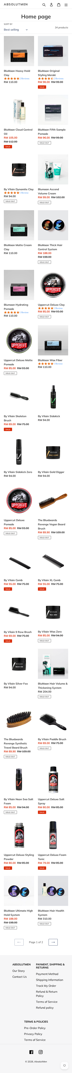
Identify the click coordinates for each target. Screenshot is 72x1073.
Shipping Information (49, 980)
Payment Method (47, 974)
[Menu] (66, 4)
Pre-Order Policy (35, 1028)
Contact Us (19, 976)
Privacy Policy (33, 1034)
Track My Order (46, 985)
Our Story (18, 970)
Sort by (8, 24)
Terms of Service (46, 1001)
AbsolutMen (16, 4)
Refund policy (45, 1007)
